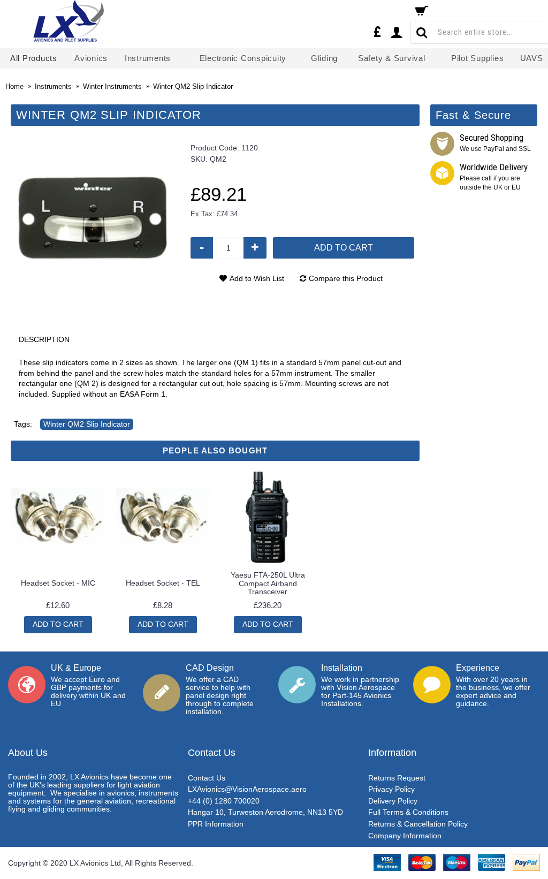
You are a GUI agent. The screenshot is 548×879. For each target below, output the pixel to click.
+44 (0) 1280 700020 (224, 801)
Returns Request (396, 778)
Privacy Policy (391, 789)
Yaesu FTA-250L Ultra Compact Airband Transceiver (268, 583)
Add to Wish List (257, 278)
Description (44, 339)
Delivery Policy (392, 801)
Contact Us (206, 778)
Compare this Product (346, 278)
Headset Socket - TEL (163, 583)
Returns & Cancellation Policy (418, 824)
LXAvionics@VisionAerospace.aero (247, 789)
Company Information (405, 835)
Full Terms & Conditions (408, 812)
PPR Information (215, 824)
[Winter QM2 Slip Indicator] (92, 219)
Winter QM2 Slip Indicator (86, 424)
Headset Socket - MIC (58, 583)
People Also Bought (215, 450)
